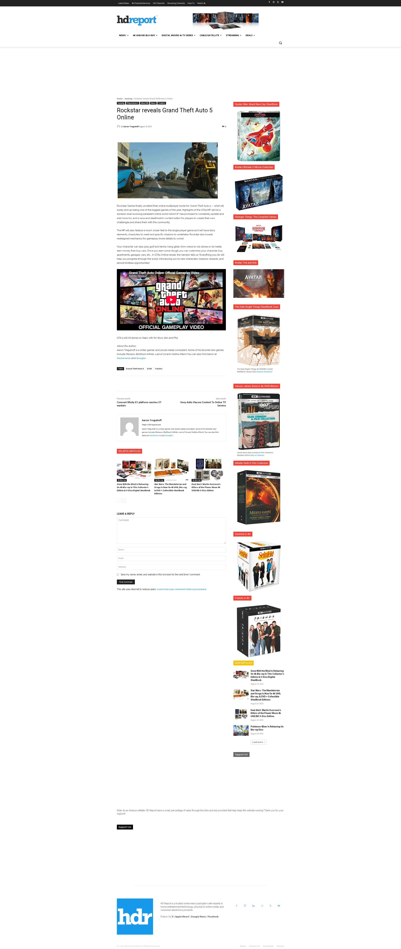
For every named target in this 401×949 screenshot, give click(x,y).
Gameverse (124, 358)
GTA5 (149, 368)
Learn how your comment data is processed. (182, 589)
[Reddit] (262, 906)
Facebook (213, 916)
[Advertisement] (200, 70)
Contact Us (254, 946)
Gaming (128, 98)
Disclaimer (268, 946)
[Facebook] (269, 2)
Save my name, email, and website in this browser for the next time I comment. (160, 574)
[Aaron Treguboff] (119, 126)
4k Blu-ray (122, 480)
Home (120, 98)
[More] (199, 134)
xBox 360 (144, 103)
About (243, 946)
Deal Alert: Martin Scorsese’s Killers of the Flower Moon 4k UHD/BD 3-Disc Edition (206, 487)
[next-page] (124, 500)
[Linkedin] (253, 906)
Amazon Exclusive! (264, 372)
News (153, 103)
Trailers (161, 103)
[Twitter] (278, 2)
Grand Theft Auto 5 (135, 368)
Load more (257, 742)
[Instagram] (274, 2)
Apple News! (182, 916)
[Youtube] (282, 2)
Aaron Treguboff (131, 126)
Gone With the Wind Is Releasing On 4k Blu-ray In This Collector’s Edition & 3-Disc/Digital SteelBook (133, 487)
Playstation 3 (132, 103)
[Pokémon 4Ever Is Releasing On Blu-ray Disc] (241, 730)
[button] (280, 43)
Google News (198, 916)
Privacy (280, 946)
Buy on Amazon (257, 455)
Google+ (141, 358)
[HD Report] (137, 20)
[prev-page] (119, 500)
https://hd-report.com (151, 425)
